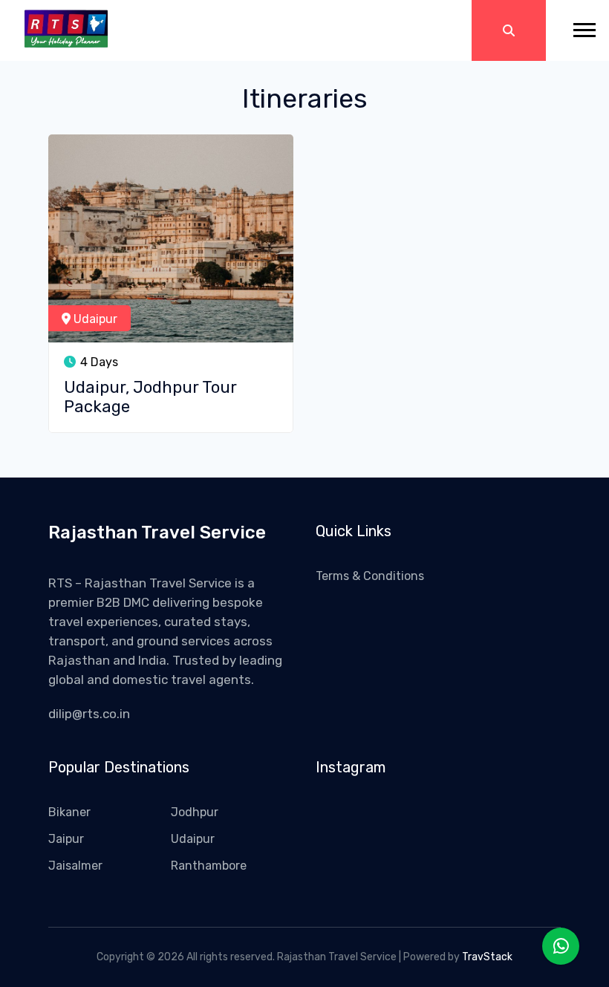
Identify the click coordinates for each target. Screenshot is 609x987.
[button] (577, 24)
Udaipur (94, 319)
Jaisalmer (75, 866)
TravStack (487, 957)
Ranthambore (209, 866)
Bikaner (69, 812)
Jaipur (66, 839)
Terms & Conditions (370, 576)
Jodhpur (194, 812)
